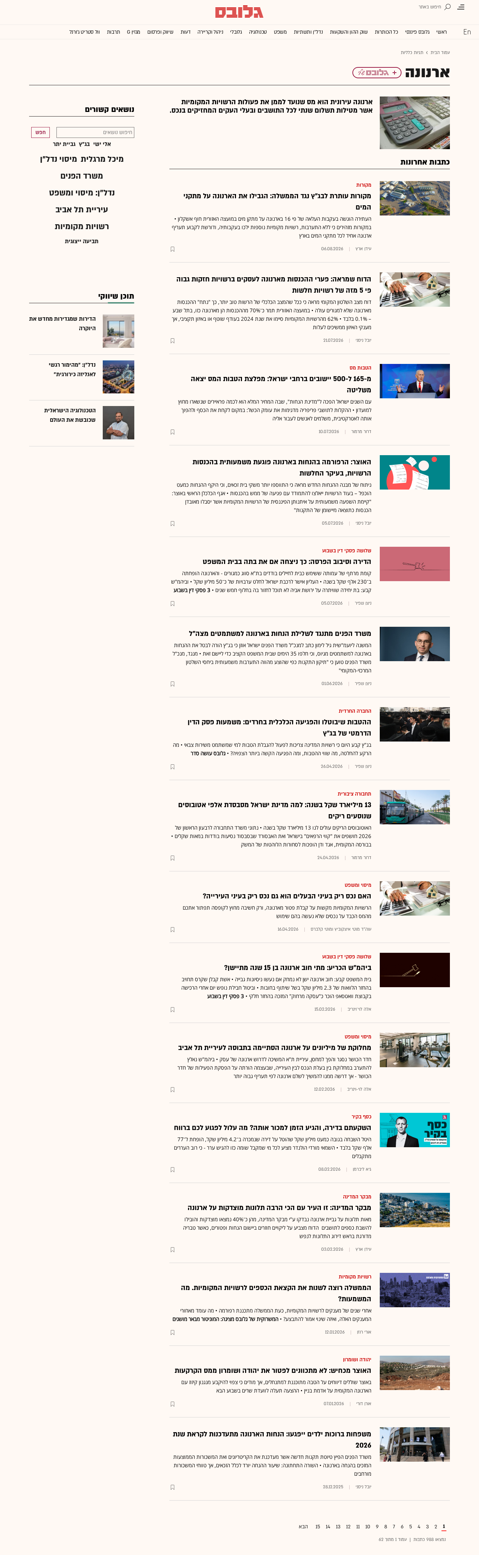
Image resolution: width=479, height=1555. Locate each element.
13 (338, 1526)
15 (318, 1526)
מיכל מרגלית (102, 159)
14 (328, 1526)
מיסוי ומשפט (358, 885)
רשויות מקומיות (355, 1277)
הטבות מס (360, 368)
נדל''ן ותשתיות (308, 32)
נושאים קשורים (109, 110)
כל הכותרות (386, 32)
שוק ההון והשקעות (349, 32)
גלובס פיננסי (417, 32)
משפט (280, 32)
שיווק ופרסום (160, 32)
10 (367, 1526)
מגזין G (133, 32)
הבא (303, 1526)
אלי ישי (102, 144)
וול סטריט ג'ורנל (84, 32)
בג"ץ (84, 144)
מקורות (363, 185)
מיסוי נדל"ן (58, 159)
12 (348, 1526)
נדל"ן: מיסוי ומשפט (82, 192)
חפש (40, 132)
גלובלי (236, 32)
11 (358, 1526)
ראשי (441, 32)
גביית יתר (64, 144)
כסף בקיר (361, 1117)
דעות (186, 32)
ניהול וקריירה (210, 32)
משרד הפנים (81, 176)
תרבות (113, 32)
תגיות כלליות (412, 52)
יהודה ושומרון (357, 1359)
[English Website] (467, 31)
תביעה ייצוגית (82, 241)
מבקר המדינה (357, 1197)
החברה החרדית (355, 711)
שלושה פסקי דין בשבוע (346, 550)
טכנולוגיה (258, 32)
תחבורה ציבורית (354, 794)
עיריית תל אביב (81, 209)
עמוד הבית (440, 52)
